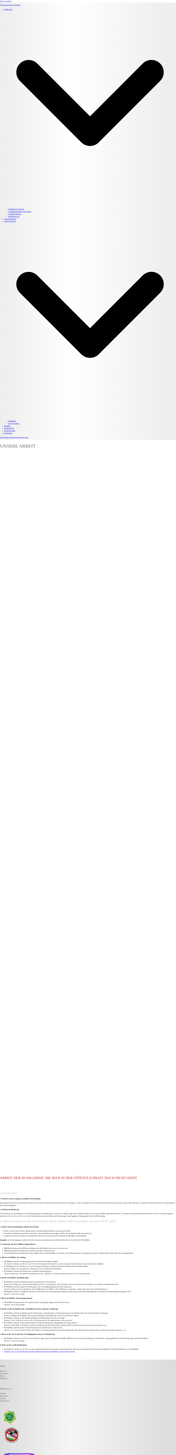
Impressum (4, 1396)
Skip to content (5, 1)
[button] (14, 437)
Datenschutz (4, 1401)
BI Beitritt (4, 1378)
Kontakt (3, 1393)
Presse (2, 1376)
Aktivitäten (4, 1373)
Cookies (3, 1398)
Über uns (3, 1371)
